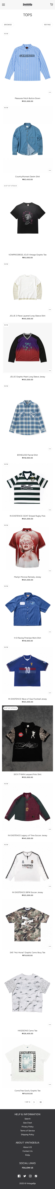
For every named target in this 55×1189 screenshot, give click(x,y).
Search (27, 1119)
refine (47, 25)
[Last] (40, 1102)
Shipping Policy (27, 1134)
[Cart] (51, 4)
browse (8, 25)
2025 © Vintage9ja (27, 1183)
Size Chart (27, 1123)
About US (27, 1147)
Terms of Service (27, 1130)
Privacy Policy (28, 1126)
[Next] (34, 1102)
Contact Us (27, 1151)
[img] (19, 1176)
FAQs (27, 1155)
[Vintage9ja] (27, 4)
